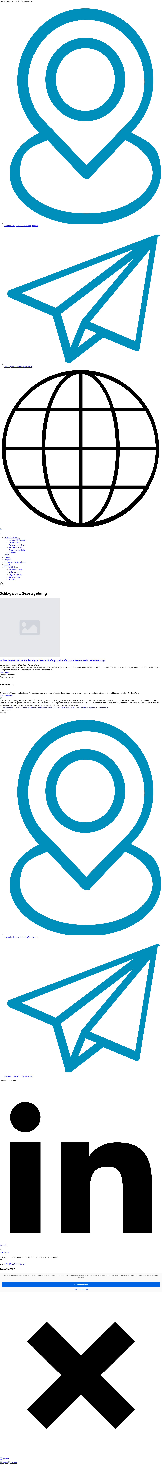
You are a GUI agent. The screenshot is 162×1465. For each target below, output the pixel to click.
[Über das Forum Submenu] (19, 538)
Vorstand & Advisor (28, 708)
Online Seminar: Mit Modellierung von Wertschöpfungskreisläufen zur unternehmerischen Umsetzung (52, 660)
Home (3, 708)
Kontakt (84, 708)
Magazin (8, 559)
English (5, 1462)
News (6, 555)
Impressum (93, 708)
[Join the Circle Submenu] (17, 567)
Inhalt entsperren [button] (81, 1284)
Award (7, 564)
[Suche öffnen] (2, 584)
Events (7, 557)
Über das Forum (11, 537)
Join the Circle (10, 567)
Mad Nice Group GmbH (15, 1264)
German (5, 1458)
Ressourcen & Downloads (15, 562)
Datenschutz (103, 708)
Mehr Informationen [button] (81, 1290)
